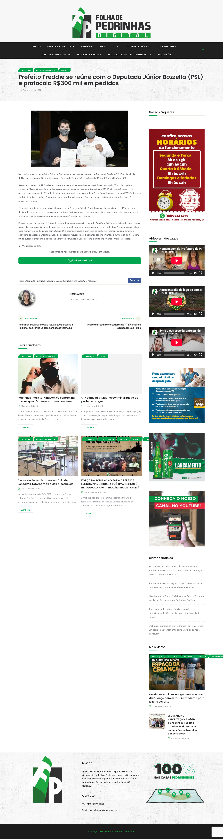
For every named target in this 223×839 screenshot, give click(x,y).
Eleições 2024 (107, 439)
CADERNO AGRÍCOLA (138, 46)
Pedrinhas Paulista (61, 46)
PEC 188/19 (164, 54)
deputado (30, 280)
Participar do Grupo (82, 260)
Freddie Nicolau (45, 280)
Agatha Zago (77, 293)
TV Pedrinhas (167, 46)
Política (123, 439)
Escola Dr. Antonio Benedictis (129, 54)
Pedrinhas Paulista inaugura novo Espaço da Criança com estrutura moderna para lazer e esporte (177, 698)
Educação (173, 656)
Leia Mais (25, 427)
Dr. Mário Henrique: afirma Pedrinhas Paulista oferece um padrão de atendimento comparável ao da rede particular (176, 629)
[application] (177, 260)
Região (64, 70)
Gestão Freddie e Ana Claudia (70, 280)
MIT (115, 46)
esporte (188, 656)
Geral (103, 46)
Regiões (86, 46)
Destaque (26, 70)
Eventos (202, 656)
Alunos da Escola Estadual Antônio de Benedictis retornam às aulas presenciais (45, 482)
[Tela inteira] (200, 273)
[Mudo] (195, 273)
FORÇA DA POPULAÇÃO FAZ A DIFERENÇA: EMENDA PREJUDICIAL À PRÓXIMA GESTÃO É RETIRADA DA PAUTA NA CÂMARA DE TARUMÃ (110, 484)
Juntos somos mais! (55, 54)
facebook (135, 280)
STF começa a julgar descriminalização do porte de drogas (109, 399)
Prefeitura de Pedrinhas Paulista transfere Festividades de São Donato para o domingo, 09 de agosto (174, 613)
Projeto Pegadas (88, 54)
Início (36, 46)
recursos (92, 280)
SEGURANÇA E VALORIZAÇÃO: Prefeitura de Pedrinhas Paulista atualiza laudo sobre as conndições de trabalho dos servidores (176, 570)
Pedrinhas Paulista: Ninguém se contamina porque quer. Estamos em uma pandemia (46, 399)
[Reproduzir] (153, 273)
